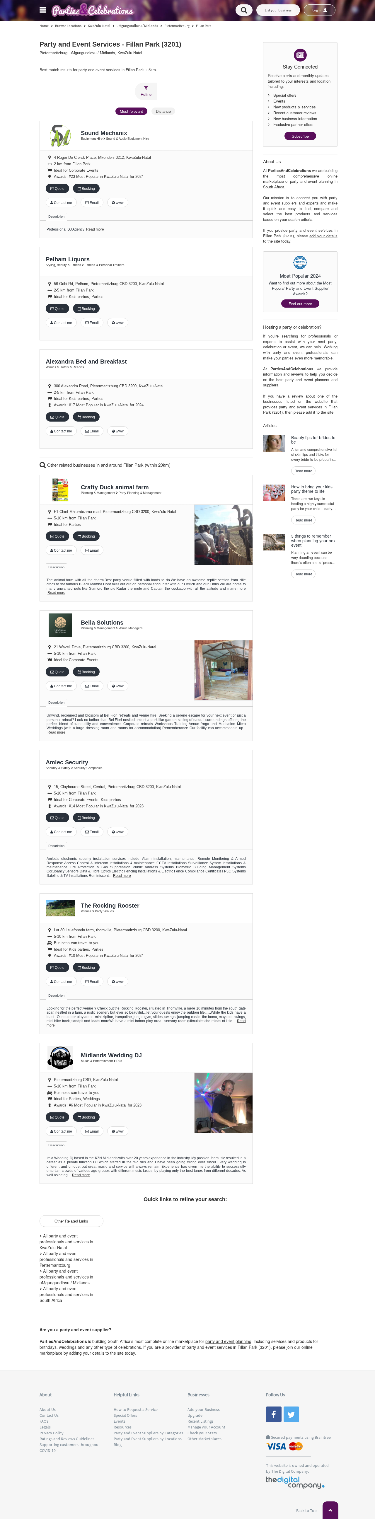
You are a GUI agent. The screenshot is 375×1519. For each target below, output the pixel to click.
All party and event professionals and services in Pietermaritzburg (66, 1259)
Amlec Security (67, 762)
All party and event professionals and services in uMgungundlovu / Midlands (66, 1277)
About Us (48, 1409)
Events (119, 1421)
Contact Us (49, 1415)
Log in (317, 10)
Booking (88, 189)
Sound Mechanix (104, 133)
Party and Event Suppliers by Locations (148, 1438)
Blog (118, 1444)
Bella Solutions (102, 622)
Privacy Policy (52, 1433)
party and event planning (228, 1341)
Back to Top (307, 1510)
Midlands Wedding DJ (111, 1055)
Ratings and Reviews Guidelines (67, 1438)
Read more (95, 229)
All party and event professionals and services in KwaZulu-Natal (66, 1241)
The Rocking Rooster (110, 905)
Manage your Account (206, 1427)
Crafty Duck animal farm (115, 487)
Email (94, 203)
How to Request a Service (136, 1409)
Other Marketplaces (204, 1438)
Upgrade (195, 1415)
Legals (45, 1427)
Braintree (323, 1437)
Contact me (62, 203)
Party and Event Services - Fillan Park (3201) (110, 44)
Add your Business (204, 1409)
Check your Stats (202, 1433)
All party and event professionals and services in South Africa (66, 1294)
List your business (278, 10)
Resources (123, 1427)
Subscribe (300, 136)
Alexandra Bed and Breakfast (86, 361)
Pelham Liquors (68, 259)
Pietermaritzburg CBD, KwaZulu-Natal (86, 1080)
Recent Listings (201, 1421)
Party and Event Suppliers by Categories (148, 1433)
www (119, 203)
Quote (59, 189)
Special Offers (125, 1415)
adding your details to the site (96, 1353)
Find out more (300, 303)
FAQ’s (44, 1421)
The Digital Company (289, 1471)
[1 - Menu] (44, 11)
